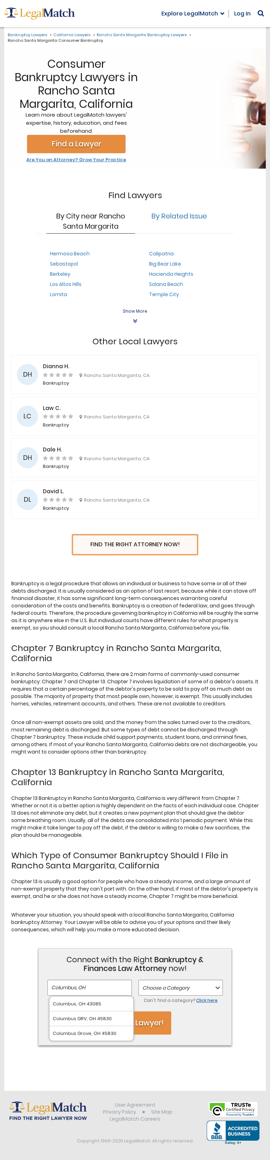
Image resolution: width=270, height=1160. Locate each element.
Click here (207, 1000)
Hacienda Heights (171, 274)
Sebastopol (64, 263)
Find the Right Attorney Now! (135, 544)
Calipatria (161, 253)
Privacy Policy (119, 1111)
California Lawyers (71, 35)
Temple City (164, 294)
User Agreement (135, 1104)
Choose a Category (165, 987)
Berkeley (60, 274)
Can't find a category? (181, 1000)
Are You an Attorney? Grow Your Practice (76, 160)
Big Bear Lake (165, 263)
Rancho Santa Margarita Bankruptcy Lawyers (142, 35)
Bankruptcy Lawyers (27, 35)
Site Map (161, 1111)
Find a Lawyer (76, 144)
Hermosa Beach (70, 253)
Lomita (58, 294)
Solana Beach (166, 284)
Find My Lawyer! (135, 1023)
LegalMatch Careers (135, 1118)
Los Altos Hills (66, 284)
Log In (242, 13)
